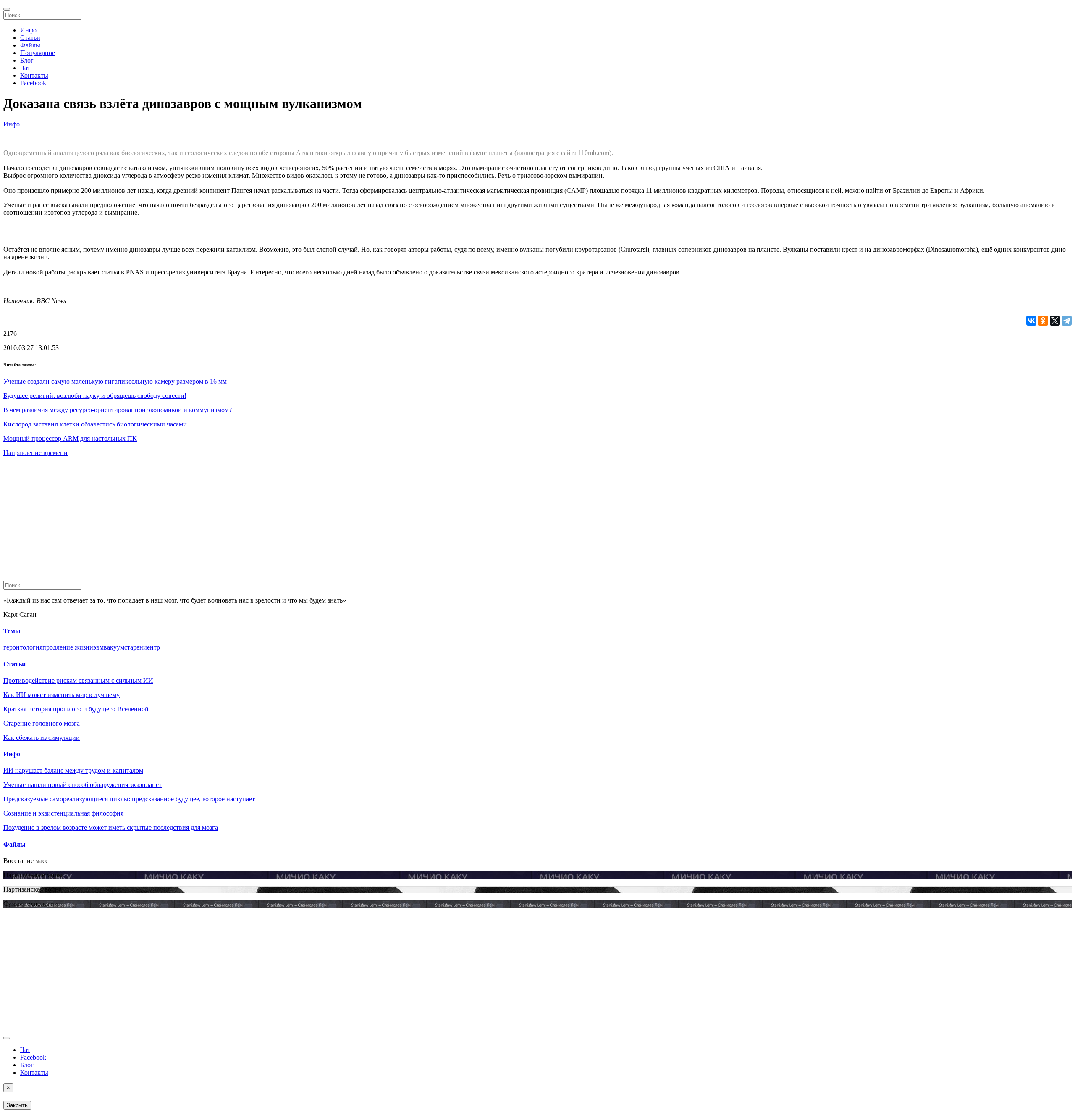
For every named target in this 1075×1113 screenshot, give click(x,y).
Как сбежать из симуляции (41, 737)
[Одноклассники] (1043, 321)
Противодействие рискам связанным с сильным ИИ (78, 680)
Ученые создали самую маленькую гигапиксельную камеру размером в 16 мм (115, 381)
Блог (27, 60)
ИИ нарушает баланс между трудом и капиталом (73, 770)
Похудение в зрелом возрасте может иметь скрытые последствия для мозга (110, 827)
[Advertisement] (255, 522)
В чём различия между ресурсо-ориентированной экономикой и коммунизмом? (117, 409)
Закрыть (17, 1105)
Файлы (30, 45)
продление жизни (67, 647)
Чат (25, 67)
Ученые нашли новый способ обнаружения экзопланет (82, 784)
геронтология (22, 647)
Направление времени (35, 452)
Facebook (33, 83)
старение (137, 647)
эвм (98, 647)
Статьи (30, 37)
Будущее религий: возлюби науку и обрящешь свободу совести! (94, 395)
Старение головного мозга (41, 723)
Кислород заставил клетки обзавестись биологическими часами (95, 424)
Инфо (28, 30)
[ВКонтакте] (1031, 321)
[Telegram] (1067, 321)
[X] (1055, 321)
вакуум (114, 647)
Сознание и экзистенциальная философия (63, 813)
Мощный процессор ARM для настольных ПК (70, 438)
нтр (155, 647)
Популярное (37, 52)
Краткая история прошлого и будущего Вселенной (76, 709)
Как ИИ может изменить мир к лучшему (61, 694)
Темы (12, 630)
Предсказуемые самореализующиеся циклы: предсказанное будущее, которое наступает (129, 799)
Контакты (34, 75)
